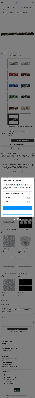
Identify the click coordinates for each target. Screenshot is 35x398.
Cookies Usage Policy (15, 185)
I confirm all (18, 208)
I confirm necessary (17, 212)
